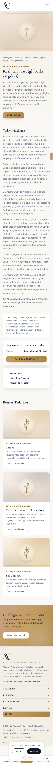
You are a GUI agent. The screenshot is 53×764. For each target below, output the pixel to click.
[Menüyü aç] (47, 5)
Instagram (7, 681)
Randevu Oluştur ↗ (26, 359)
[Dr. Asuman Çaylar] (6, 5)
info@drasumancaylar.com (21, 733)
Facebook (18, 681)
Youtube (27, 681)
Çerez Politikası (16, 737)
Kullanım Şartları (9, 743)
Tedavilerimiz (18, 58)
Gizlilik (30, 757)
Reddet (19, 751)
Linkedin (36, 681)
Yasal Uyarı (30, 737)
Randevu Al (13, 115)
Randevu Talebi (16, 635)
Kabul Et (34, 751)
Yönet (23, 757)
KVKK (5, 737)
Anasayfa (7, 58)
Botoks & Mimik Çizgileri (35, 58)
